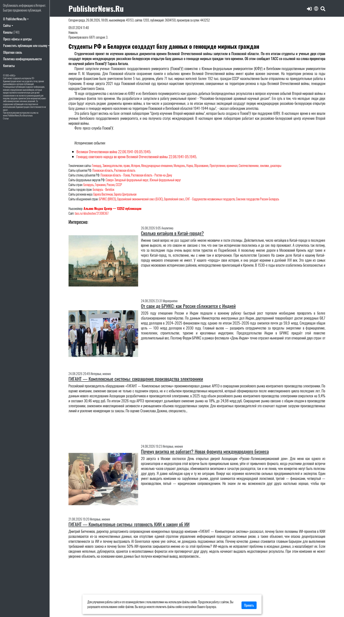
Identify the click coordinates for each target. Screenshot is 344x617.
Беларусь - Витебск (103, 189)
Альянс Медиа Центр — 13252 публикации (112, 208)
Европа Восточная (103, 194)
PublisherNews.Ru (96, 8)
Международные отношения (156, 165)
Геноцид (96, 165)
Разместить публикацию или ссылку (25, 45)
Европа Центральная (125, 194)
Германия (100, 184)
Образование (201, 165)
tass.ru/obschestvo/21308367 (91, 213)
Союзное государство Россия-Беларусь (257, 199)
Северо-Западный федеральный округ (127, 179)
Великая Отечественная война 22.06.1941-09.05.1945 (113, 151)
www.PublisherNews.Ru (12, 115)
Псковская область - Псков (115, 175)
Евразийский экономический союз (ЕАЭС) (140, 199)
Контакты (9, 65)
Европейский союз (174, 199)
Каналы (11, 32)
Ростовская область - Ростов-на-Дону (151, 175)
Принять (249, 605)
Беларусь (88, 184)
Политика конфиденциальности (22, 59)
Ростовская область (124, 170)
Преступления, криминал (223, 165)
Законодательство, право (116, 165)
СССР (119, 184)
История (135, 165)
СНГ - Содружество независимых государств (210, 199)
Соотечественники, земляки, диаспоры (260, 165)
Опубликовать (10, 5)
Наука (189, 165)
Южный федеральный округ (165, 179)
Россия (110, 184)
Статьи (6, 118)
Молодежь (179, 165)
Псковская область (102, 170)
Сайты (7, 25)
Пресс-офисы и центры (17, 39)
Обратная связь (12, 52)
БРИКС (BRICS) (107, 199)
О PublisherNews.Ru (14, 19)
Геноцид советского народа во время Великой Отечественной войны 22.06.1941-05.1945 (136, 156)
